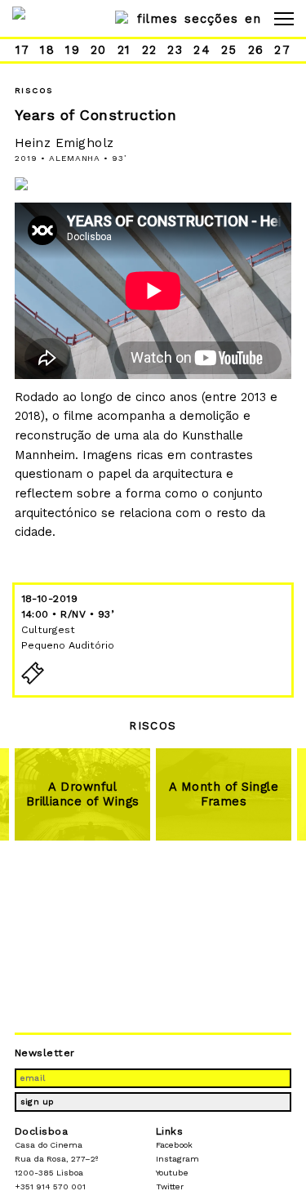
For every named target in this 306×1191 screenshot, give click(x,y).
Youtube (172, 1172)
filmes (157, 18)
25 (229, 49)
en (253, 18)
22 (149, 49)
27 (282, 49)
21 (124, 49)
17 (23, 49)
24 (202, 49)
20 (99, 49)
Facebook (174, 1144)
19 (72, 49)
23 (175, 49)
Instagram (177, 1158)
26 (256, 49)
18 (47, 49)
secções (211, 18)
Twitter (170, 1186)
